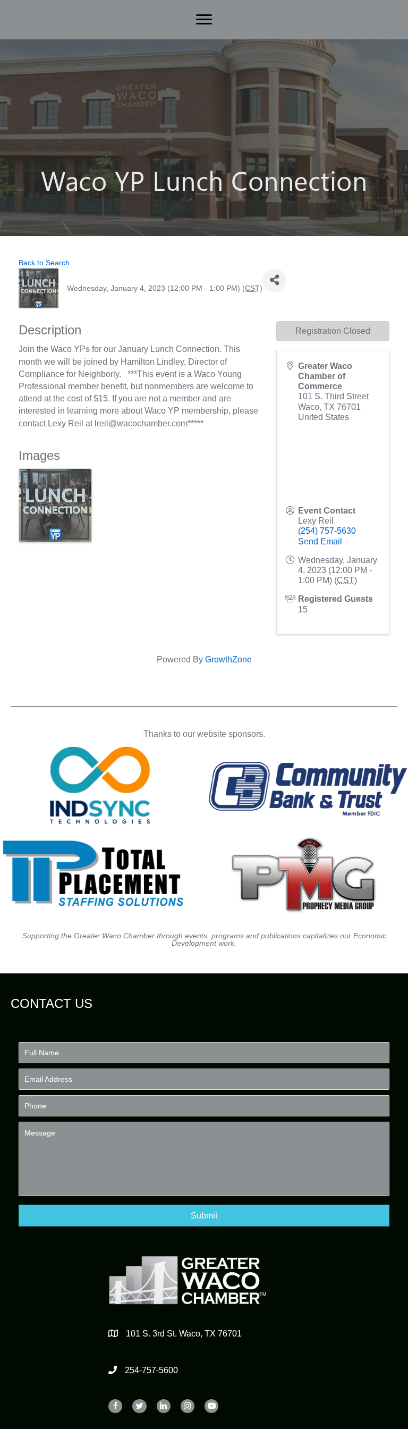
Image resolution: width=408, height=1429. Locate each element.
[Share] (274, 280)
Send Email (320, 541)
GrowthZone (228, 659)
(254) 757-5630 (327, 530)
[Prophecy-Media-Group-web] (308, 873)
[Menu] (204, 20)
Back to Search (44, 262)
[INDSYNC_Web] (100, 785)
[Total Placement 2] (100, 873)
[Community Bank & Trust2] (308, 785)
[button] (204, 1215)
